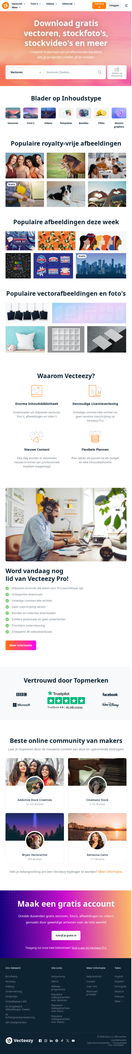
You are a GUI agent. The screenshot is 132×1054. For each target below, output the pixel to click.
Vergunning (58, 976)
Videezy (10, 986)
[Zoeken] (100, 72)
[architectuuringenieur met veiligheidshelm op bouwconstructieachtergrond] (25, 194)
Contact (90, 981)
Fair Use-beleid (116, 1045)
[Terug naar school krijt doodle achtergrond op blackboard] (18, 265)
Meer (15, 7)
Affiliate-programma (58, 988)
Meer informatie (21, 645)
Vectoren (17, 3)
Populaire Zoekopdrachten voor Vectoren (60, 997)
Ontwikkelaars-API (16, 1001)
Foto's (34, 3)
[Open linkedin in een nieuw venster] (51, 1040)
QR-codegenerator (16, 1022)
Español (119, 981)
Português (120, 986)
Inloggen (114, 5)
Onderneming (14, 991)
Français (119, 996)
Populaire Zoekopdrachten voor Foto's (60, 1008)
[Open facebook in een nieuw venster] (40, 1040)
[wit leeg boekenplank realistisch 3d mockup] (66, 339)
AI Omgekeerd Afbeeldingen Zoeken (18, 1008)
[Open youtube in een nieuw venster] (73, 1040)
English (119, 976)
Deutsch (119, 991)
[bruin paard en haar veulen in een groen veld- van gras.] (66, 165)
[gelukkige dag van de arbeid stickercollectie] (53, 265)
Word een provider (92, 993)
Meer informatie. (110, 871)
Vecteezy (10, 981)
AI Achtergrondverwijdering (20, 1016)
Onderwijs (11, 996)
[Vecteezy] (5, 5)
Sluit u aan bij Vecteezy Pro (89, 948)
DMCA (54, 981)
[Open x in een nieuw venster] (67, 1040)
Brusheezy (12, 976)
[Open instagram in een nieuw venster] (45, 1040)
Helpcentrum (94, 976)
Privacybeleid (119, 1042)
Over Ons (91, 986)
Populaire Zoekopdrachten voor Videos (60, 1019)
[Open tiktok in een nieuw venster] (62, 1040)
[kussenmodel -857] (25, 339)
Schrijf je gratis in (66, 935)
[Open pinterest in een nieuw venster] (56, 1040)
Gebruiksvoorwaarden (98, 1042)
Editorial (67, 3)
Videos (50, 3)
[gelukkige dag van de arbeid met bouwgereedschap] (20, 240)
